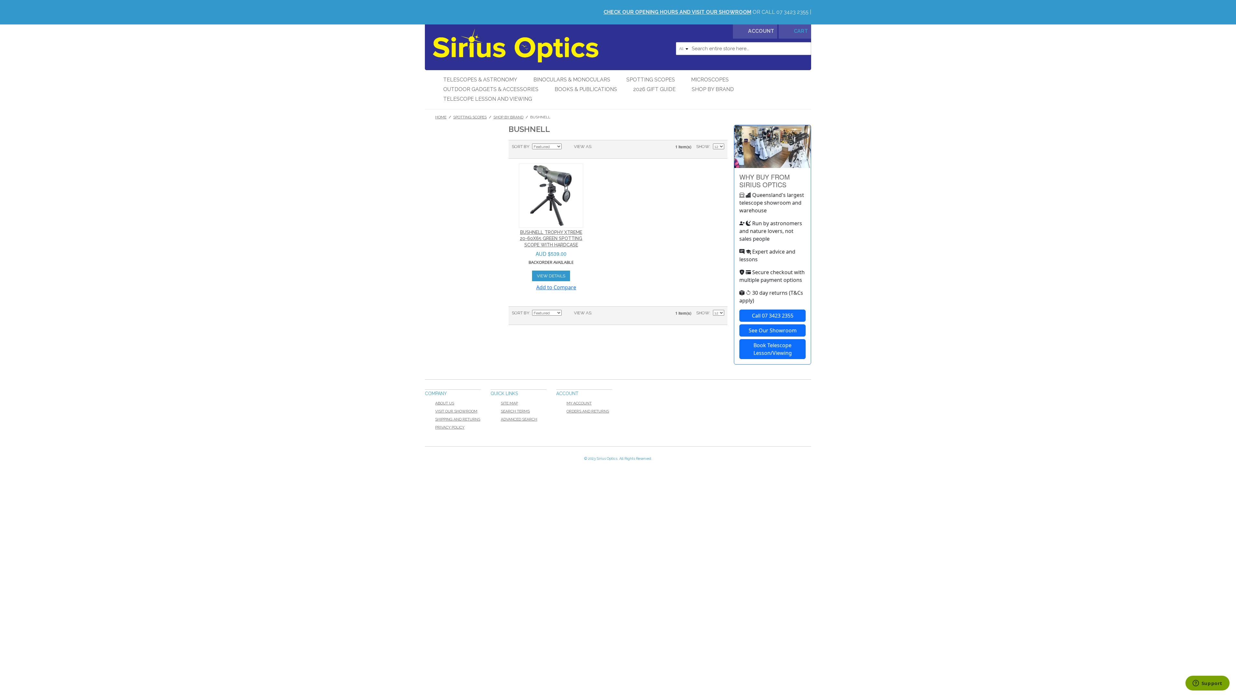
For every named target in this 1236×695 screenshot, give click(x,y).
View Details (551, 275)
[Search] (804, 48)
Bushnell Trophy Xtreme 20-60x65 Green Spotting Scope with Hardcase (551, 238)
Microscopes (710, 80)
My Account (579, 403)
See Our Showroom (773, 330)
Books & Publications (586, 89)
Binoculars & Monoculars (571, 80)
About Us (444, 403)
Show (702, 146)
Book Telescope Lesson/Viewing (773, 349)
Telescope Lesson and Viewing (487, 99)
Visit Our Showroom (456, 411)
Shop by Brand (713, 89)
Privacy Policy (449, 427)
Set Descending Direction (567, 147)
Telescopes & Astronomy (480, 80)
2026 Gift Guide (654, 89)
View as (582, 146)
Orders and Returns (587, 411)
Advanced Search (519, 419)
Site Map (509, 403)
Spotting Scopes (650, 80)
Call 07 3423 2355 (772, 315)
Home (440, 117)
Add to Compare (556, 287)
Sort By (520, 146)
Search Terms (515, 411)
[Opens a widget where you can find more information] (1207, 684)
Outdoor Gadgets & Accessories (490, 89)
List (610, 147)
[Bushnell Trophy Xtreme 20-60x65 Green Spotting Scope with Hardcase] (551, 195)
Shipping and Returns (457, 419)
